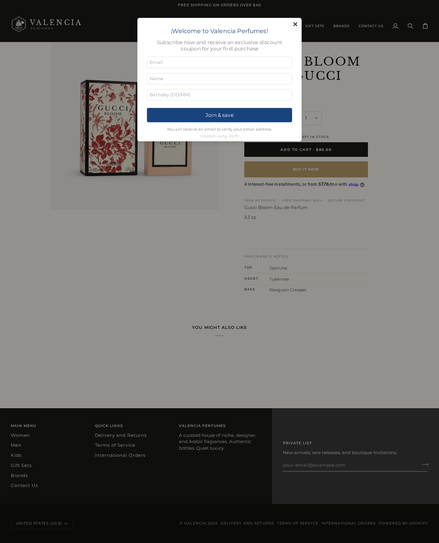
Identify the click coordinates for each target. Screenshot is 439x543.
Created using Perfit (220, 136)
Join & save (219, 115)
